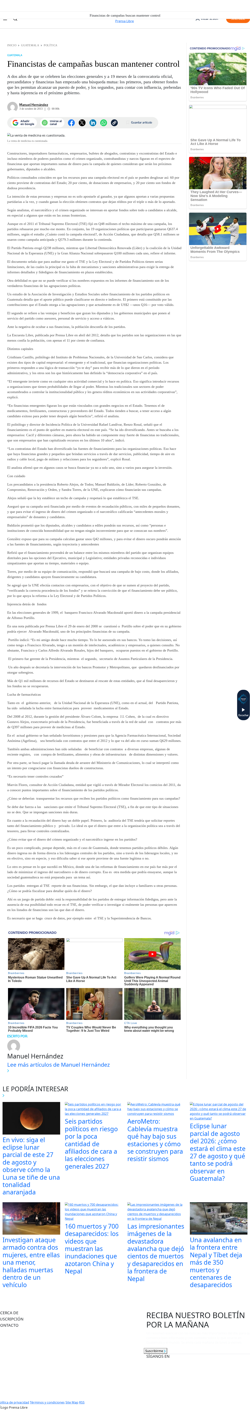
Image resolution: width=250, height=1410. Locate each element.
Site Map (71, 1402)
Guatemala (30, 45)
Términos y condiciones (47, 1402)
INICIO (11, 45)
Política (50, 45)
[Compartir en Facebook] (71, 122)
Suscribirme (154, 1351)
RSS (82, 1402)
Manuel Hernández (33, 105)
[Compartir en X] (82, 122)
